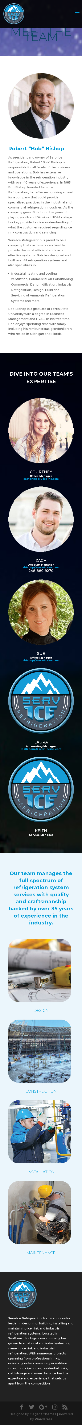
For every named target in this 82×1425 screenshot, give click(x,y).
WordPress (43, 1419)
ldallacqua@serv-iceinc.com (41, 749)
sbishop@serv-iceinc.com (41, 660)
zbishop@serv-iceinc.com (41, 567)
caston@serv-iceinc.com (41, 478)
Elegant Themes (43, 1414)
